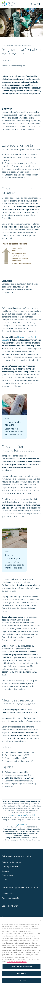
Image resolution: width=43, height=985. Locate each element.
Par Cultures (7, 893)
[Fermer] (40, 920)
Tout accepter (21, 980)
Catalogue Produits (10, 866)
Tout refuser (21, 974)
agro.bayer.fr (21, 824)
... (2, 45)
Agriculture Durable (10, 898)
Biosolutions (7, 875)
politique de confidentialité (17, 962)
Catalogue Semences (11, 862)
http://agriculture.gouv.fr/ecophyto (21, 815)
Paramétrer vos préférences (21, 967)
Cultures (5, 871)
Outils (4, 879)
